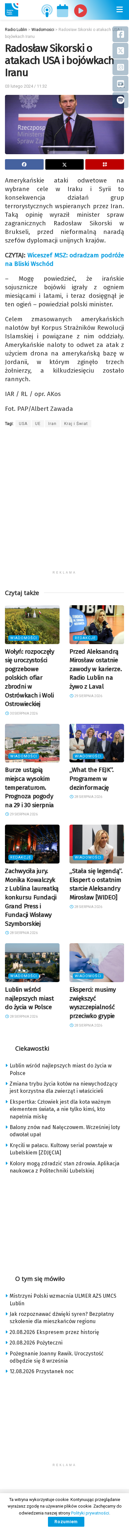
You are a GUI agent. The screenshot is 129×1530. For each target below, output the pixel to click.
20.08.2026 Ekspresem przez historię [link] (54, 1332)
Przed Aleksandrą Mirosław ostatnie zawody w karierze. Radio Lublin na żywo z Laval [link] (95, 669)
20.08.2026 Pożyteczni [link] (36, 1343)
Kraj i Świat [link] (76, 423)
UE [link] (38, 423)
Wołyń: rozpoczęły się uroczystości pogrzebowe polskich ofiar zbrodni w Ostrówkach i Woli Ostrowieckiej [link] (29, 678)
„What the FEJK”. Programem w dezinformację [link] (91, 778)
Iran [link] (52, 423)
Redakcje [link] (85, 638)
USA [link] (23, 423)
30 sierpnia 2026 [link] (23, 713)
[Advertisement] (64, 503)
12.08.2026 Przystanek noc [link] (42, 1371)
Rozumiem (66, 1521)
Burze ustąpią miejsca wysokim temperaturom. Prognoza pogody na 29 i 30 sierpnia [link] (29, 787)
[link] (11, 9)
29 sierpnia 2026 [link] (88, 696)
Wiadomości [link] (23, 638)
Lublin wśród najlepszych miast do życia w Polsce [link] (29, 998)
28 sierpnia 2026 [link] (88, 797)
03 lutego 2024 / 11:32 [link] (26, 86)
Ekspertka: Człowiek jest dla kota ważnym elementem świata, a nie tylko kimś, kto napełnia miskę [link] (60, 1109)
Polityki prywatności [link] (90, 1513)
